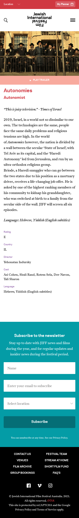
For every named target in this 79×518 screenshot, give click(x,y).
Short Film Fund (56, 466)
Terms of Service (47, 509)
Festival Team (56, 454)
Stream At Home (57, 460)
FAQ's (56, 473)
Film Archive (22, 466)
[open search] (6, 20)
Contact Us (22, 454)
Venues (22, 460)
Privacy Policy (60, 438)
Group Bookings (22, 473)
